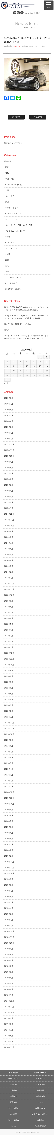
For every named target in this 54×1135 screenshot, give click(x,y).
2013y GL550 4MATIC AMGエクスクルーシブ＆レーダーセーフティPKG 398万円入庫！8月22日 (26, 308)
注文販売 (13, 1096)
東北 (7, 260)
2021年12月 (9, 723)
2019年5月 (8, 902)
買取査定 (13, 1102)
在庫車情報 (13, 1073)
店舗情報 (13, 1084)
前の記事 (16, 117)
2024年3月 (8, 566)
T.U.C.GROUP (40, 1126)
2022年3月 (8, 705)
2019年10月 (9, 873)
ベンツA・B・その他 (13, 185)
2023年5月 (8, 624)
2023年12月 (9, 584)
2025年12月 (9, 444)
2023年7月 (8, 612)
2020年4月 (8, 839)
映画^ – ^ (8, 330)
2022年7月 (8, 682)
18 (14, 371)
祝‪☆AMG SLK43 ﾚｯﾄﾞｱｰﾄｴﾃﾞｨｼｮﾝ (17, 324)
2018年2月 (8, 989)
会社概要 (13, 1114)
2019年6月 (8, 897)
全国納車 (13, 1090)
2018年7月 (8, 960)
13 (27, 366)
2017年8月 (8, 1024)
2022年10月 (9, 665)
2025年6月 (8, 479)
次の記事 (38, 117)
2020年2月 (8, 850)
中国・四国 (9, 179)
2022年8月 (8, 676)
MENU (49, 5)
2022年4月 (8, 699)
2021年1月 (8, 786)
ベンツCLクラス (11, 208)
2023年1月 (8, 647)
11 (14, 366)
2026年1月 (8, 439)
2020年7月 (8, 821)
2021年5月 (8, 763)
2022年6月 (8, 688)
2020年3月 (8, 844)
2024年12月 (9, 514)
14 (34, 366)
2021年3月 (8, 775)
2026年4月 (8, 421)
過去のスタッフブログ (13, 143)
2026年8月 (8, 398)
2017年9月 (8, 1018)
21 (34, 371)
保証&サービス (40, 1073)
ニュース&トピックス (37, 46)
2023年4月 (8, 630)
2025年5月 (8, 485)
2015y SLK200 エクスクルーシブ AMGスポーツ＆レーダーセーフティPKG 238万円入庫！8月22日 (26, 317)
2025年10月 (9, 456)
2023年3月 (8, 636)
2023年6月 (8, 618)
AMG (7, 173)
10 (7, 366)
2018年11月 (9, 937)
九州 (7, 190)
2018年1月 (8, 995)
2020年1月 (8, 856)
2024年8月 (8, 537)
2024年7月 (8, 543)
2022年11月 (9, 659)
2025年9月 (8, 462)
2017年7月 (8, 1030)
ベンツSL (9, 237)
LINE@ (14, 12)
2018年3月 (8, 983)
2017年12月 (9, 1001)
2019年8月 (8, 885)
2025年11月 (9, 450)
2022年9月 (8, 670)
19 (20, 371)
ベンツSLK (9, 243)
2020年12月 (9, 792)
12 (20, 366)
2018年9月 (8, 949)
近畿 (7, 167)
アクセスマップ (40, 1084)
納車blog (40, 1120)
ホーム (13, 1126)
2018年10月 (9, 943)
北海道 (7, 254)
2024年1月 (8, 578)
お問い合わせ (40, 1108)
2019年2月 (8, 920)
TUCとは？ (40, 1078)
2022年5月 (8, 694)
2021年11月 (9, 728)
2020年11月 (9, 798)
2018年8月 (8, 955)
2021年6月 (8, 757)
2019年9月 (8, 879)
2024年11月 (9, 520)
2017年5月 (8, 1041)
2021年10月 (9, 734)
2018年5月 (8, 972)
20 (27, 371)
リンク (40, 1102)
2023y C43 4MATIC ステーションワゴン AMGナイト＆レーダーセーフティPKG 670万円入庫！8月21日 (26, 337)
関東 (7, 266)
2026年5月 (8, 415)
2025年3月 (8, 497)
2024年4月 (8, 560)
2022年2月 (8, 711)
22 (40, 371)
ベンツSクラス (11, 248)
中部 (7, 272)
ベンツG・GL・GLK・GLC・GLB (18, 225)
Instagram (18, 12)
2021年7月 (8, 752)
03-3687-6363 (32, 12)
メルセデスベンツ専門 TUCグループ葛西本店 (21, 5)
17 (7, 371)
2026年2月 (8, 433)
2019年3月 (8, 914)
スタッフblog (13, 1120)
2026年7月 (8, 404)
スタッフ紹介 (13, 1108)
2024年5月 (8, 555)
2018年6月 (8, 966)
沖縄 (7, 202)
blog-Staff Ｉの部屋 (13, 289)
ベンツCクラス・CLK (14, 214)
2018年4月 (8, 978)
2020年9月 (8, 810)
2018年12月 (9, 931)
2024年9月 (8, 531)
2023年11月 (9, 589)
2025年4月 (8, 491)
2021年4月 (8, 769)
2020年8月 (8, 815)
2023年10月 (9, 595)
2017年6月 (8, 1036)
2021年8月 (8, 746)
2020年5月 (8, 833)
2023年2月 (8, 641)
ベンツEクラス (11, 219)
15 (40, 366)
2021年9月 (8, 740)
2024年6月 (8, 549)
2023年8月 (8, 607)
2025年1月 (8, 508)
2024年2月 (8, 572)
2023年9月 (8, 601)
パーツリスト (13, 1078)
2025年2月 (8, 502)
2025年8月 (8, 468)
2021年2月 (8, 781)
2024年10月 (9, 526)
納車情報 (7, 161)
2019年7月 (8, 891)
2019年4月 (8, 908)
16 (47, 366)
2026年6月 (8, 410)
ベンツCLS (9, 196)
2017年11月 (9, 1007)
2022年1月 (8, 717)
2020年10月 (9, 804)
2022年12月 (9, 653)
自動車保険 (40, 1096)
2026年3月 (8, 427)
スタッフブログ (10, 283)
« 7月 (6, 383)
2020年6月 (8, 827)
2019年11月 (9, 868)
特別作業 (40, 1090)
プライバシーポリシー (41, 1114)
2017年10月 (9, 1012)
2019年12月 (9, 862)
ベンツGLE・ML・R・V (15, 231)
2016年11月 (9, 1047)
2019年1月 (8, 926)
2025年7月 (8, 473)
